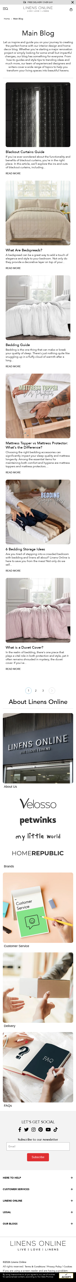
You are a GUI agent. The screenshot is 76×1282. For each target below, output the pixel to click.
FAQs (8, 1105)
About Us (10, 786)
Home (7, 18)
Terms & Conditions (35, 1266)
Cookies (68, 1266)
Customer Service (16, 946)
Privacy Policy (54, 1266)
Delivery (9, 1026)
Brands (9, 866)
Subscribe (38, 1157)
